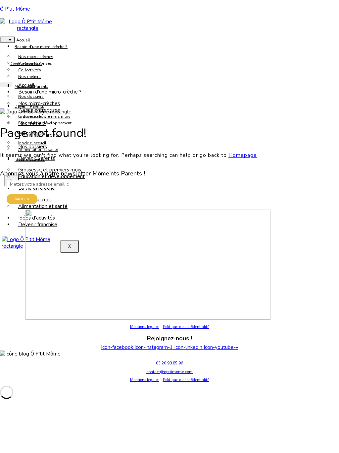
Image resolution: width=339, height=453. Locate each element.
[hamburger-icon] (7, 39)
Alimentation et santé (43, 206)
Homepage (242, 155)
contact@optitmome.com (169, 371)
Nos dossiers (32, 146)
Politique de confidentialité (186, 326)
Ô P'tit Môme (15, 9)
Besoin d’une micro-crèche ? (41, 46)
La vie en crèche (36, 188)
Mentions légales (144, 326)
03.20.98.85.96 (169, 363)
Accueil (23, 40)
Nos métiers (29, 76)
